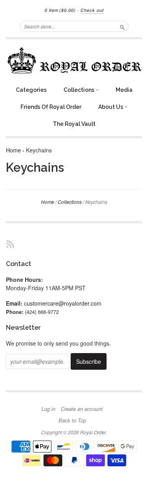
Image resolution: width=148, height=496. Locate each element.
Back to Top (72, 420)
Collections (80, 90)
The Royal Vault (74, 124)
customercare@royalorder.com (62, 303)
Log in (48, 409)
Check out (92, 10)
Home (13, 150)
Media (124, 90)
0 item (60, 10)
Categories (31, 90)
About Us (111, 107)
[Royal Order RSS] (10, 243)
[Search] (122, 26)
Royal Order (93, 432)
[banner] (74, 60)
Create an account (82, 409)
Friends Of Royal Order (51, 107)
